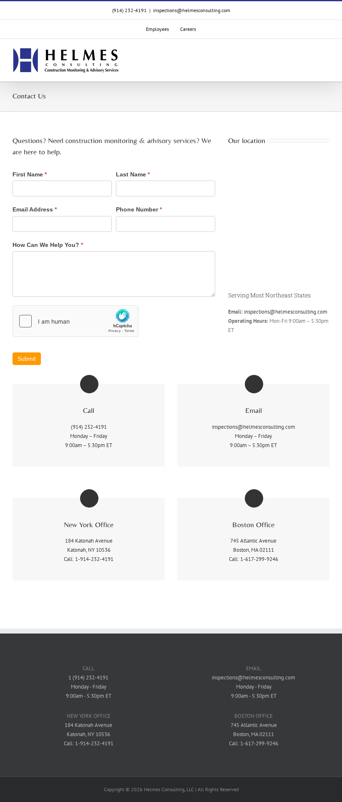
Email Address (35, 209)
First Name (30, 174)
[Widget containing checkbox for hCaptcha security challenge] (75, 321)
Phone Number (139, 209)
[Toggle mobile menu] (326, 60)
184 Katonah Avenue (89, 540)
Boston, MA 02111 (253, 549)
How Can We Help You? (48, 244)
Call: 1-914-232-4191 (88, 559)
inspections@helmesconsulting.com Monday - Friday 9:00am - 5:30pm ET (253, 686)
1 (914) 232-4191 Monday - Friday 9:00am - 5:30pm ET (88, 686)
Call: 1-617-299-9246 (253, 559)
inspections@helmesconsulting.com (191, 10)
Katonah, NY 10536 (89, 549)
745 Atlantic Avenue (253, 540)
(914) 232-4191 (129, 10)
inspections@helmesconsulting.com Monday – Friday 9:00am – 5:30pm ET (253, 436)
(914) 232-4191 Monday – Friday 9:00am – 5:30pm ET (88, 436)
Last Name (133, 174)
